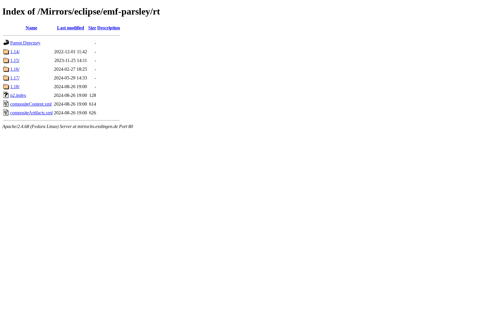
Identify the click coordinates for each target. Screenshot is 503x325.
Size (92, 27)
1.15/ (15, 60)
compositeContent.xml (31, 104)
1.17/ (15, 77)
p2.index (18, 95)
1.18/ (15, 86)
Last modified (70, 27)
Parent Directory (25, 42)
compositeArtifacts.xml (31, 112)
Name (31, 27)
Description (108, 27)
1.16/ (15, 69)
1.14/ (15, 51)
